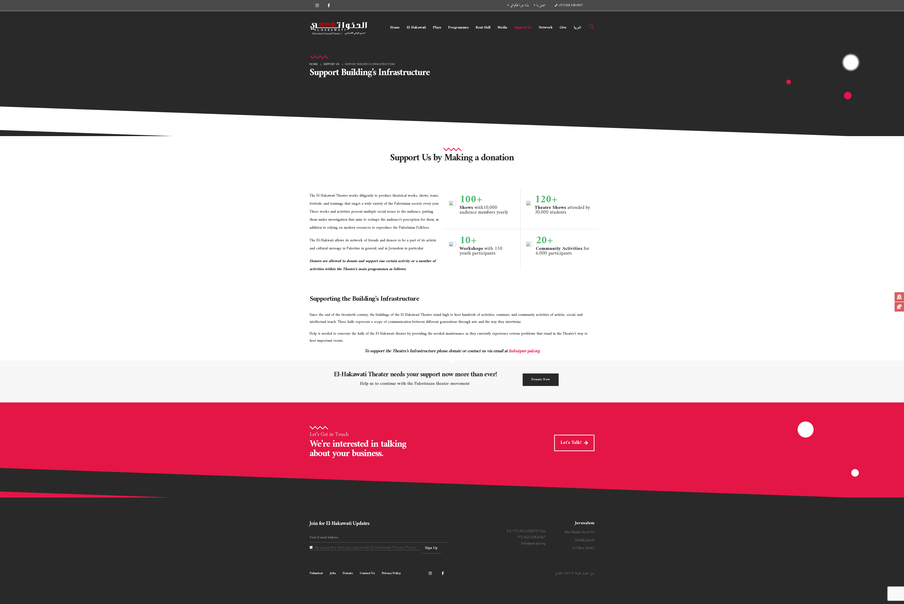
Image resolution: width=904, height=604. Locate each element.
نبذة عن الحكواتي (519, 5)
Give (563, 27)
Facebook (442, 573)
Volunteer (316, 573)
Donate (348, 573)
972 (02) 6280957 (526, 531)
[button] (591, 27)
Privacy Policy (391, 573)
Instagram (430, 573)
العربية (577, 27)
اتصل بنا (541, 5)
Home (395, 27)
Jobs (333, 573)
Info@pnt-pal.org (524, 351)
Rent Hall (483, 27)
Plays (437, 27)
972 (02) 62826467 (531, 537)
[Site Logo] (339, 27)
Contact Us (367, 573)
